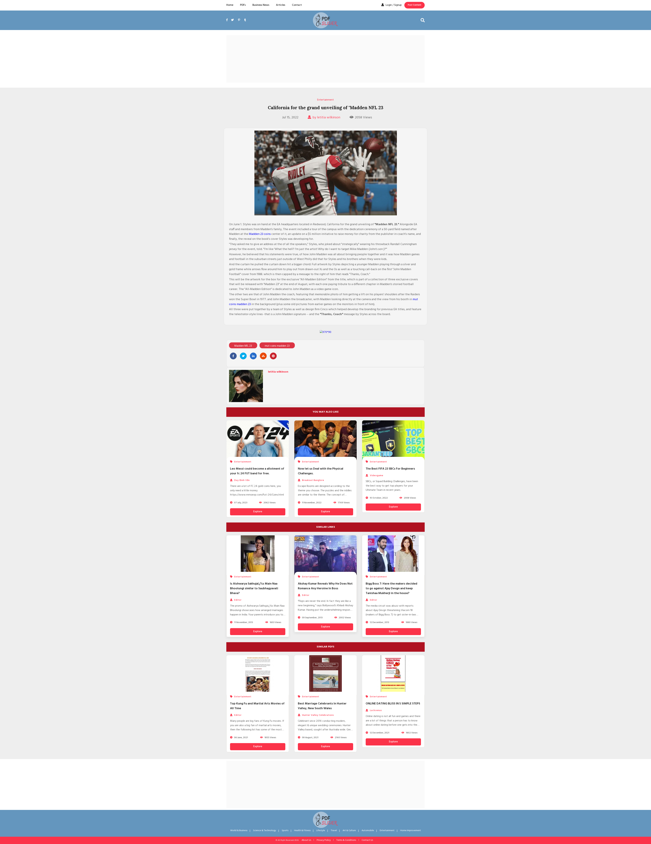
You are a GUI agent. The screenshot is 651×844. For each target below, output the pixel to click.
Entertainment (325, 100)
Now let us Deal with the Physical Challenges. (320, 471)
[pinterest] (239, 20)
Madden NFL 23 (243, 346)
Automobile (368, 830)
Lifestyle (320, 830)
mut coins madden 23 (277, 346)
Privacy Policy (324, 840)
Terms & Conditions (346, 840)
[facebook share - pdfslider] (233, 356)
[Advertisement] (325, 59)
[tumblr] (245, 20)
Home (229, 5)
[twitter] (232, 20)
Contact (297, 5)
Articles (280, 5)
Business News (260, 5)
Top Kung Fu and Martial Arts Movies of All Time (257, 706)
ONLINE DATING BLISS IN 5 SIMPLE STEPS (393, 703)
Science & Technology (264, 830)
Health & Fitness (302, 830)
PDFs (243, 5)
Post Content (414, 5)
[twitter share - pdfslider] (243, 356)
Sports (285, 830)
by (326, 117)
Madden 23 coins (260, 234)
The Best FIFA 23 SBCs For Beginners (390, 468)
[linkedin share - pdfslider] (253, 356)
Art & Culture (349, 830)
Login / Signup (394, 5)
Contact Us (367, 840)
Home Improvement (410, 830)
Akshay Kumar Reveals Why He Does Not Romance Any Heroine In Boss (325, 586)
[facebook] (227, 24)
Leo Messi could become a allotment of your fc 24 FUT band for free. (257, 471)
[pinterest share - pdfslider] (273, 356)
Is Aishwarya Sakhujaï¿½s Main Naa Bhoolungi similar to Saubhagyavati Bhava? (254, 588)
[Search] (423, 20)
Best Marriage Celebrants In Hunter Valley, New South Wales (322, 706)
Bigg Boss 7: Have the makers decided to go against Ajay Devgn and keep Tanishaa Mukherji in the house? (391, 588)
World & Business (238, 830)
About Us (306, 840)
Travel (334, 830)
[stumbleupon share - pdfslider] (263, 356)
